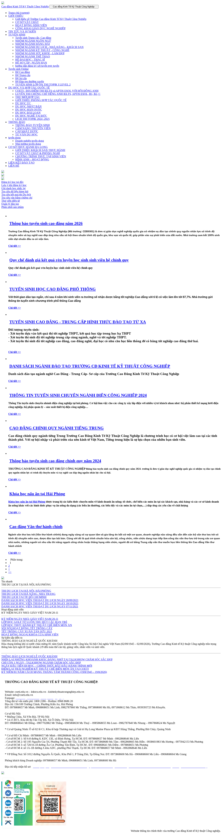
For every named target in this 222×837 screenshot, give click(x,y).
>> (9, 572)
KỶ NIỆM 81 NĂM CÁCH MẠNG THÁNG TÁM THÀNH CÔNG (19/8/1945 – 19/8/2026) (54, 672)
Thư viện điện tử (10, 200)
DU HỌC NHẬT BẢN (28, 106)
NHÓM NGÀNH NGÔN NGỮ (33, 40)
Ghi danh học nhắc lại (13, 188)
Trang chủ (18, 12)
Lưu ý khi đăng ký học (14, 185)
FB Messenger (8, 797)
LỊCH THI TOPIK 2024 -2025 (32, 118)
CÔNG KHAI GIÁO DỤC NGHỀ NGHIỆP (40, 28)
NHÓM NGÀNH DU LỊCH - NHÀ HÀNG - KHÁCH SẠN (49, 47)
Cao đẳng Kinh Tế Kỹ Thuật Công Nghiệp (25, 6)
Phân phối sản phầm (12, 207)
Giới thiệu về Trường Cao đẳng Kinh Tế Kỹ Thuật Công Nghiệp (50, 19)
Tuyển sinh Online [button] (18, 68)
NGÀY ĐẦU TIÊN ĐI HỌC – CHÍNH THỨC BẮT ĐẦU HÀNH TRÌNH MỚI (46, 665)
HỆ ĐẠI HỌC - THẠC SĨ (30, 59)
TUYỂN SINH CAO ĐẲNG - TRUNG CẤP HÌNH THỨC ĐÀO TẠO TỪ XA (77, 322)
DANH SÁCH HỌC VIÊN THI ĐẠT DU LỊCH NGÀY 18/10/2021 (39, 603)
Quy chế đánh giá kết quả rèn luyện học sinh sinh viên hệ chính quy (69, 260)
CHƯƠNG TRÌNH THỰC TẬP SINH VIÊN (40, 156)
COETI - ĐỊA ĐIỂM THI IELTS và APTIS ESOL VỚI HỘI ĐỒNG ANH (57, 90)
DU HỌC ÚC (23, 103)
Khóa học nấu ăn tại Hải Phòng (37, 494)
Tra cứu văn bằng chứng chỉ (16, 197)
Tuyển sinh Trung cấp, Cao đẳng (33, 37)
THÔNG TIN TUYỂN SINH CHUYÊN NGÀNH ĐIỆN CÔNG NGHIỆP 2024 (78, 395)
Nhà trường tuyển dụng (28, 143)
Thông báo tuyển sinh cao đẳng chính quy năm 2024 (55, 461)
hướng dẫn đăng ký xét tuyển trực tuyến (37, 65)
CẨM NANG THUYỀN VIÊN (33, 128)
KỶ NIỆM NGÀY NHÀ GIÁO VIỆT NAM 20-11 (29, 618)
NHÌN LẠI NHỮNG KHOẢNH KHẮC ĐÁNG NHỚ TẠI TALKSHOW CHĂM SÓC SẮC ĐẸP (57, 659)
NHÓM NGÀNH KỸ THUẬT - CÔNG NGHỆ (42, 50)
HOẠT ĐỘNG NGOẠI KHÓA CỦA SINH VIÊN (29, 634)
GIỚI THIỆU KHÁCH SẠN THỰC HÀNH (40, 150)
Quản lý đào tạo (10, 203)
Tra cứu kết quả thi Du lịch (16, 194)
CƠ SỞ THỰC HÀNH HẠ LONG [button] (28, 147)
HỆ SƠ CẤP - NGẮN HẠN (31, 62)
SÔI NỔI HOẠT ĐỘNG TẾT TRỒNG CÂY (27, 628)
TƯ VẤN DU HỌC (26, 134)
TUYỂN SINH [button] (16, 34)
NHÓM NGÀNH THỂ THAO (32, 56)
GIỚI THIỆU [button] (15, 15)
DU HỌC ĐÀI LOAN (28, 112)
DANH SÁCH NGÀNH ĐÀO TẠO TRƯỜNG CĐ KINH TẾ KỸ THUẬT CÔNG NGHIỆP (89, 366)
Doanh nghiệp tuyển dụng (29, 140)
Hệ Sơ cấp (21, 78)
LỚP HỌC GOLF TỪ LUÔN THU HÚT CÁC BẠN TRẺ (34, 622)
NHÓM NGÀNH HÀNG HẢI (32, 43)
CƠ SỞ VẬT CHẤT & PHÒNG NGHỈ (37, 153)
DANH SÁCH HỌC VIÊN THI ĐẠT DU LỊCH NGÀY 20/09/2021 (39, 600)
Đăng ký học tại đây (12, 182)
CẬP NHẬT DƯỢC (26, 131)
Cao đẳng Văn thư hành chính (35, 526)
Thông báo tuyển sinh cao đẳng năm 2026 (46, 223)
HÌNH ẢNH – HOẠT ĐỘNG (32, 159)
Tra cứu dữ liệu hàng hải (14, 191)
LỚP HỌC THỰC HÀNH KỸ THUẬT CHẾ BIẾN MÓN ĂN (36, 625)
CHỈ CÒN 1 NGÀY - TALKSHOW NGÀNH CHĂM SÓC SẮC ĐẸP (41, 662)
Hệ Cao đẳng (22, 72)
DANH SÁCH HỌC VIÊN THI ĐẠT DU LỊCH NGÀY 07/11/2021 (39, 606)
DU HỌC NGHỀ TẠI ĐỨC (31, 115)
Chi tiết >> (14, 245)
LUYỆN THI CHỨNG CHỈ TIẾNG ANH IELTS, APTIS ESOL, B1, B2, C (57, 93)
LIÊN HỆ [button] (13, 165)
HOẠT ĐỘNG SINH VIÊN (31, 25)
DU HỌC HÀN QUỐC (28, 109)
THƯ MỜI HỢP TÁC (27, 97)
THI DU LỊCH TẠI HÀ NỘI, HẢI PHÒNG (26, 590)
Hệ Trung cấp (22, 75)
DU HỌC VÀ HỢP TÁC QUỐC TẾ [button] (29, 87)
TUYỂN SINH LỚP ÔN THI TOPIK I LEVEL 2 (43, 84)
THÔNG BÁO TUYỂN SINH (32, 125)
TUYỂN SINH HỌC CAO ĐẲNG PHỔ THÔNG (52, 289)
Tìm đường (8, 788)
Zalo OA (8, 807)
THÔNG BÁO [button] (16, 122)
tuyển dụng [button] (14, 137)
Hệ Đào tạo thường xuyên (29, 81)
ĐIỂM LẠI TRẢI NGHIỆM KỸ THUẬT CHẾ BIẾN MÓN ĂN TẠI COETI (45, 668)
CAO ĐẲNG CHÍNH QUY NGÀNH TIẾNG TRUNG (56, 428)
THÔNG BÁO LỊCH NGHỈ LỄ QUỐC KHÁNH (29, 656)
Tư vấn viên (8, 817)
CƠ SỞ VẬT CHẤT (27, 22)
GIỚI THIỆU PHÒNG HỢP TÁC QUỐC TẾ (41, 100)
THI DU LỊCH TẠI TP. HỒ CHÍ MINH (23, 597)
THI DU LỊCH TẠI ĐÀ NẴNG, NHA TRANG (28, 593)
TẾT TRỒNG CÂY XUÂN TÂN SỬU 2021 (26, 631)
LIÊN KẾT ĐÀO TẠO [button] (21, 162)
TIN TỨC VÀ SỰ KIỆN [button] (22, 31)
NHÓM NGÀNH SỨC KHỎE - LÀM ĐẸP (40, 53)
